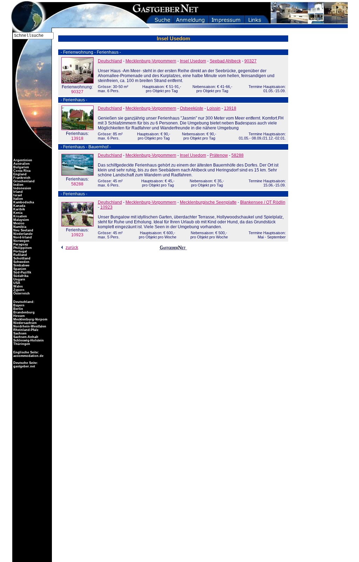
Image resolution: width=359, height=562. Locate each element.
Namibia (19, 227)
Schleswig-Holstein (28, 340)
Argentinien (22, 160)
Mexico (18, 223)
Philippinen (22, 248)
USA (16, 283)
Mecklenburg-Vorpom (29, 319)
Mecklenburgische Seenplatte (208, 202)
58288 (77, 182)
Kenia (17, 213)
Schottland (21, 258)
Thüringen (21, 344)
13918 (77, 136)
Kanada (18, 206)
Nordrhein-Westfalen (29, 326)
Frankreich (21, 178)
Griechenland (23, 181)
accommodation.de (27, 356)
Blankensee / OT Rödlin (262, 202)
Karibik (18, 209)
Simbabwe (20, 265)
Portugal (19, 251)
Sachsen (19, 333)
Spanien (19, 269)
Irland (17, 192)
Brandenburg (23, 312)
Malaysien (20, 220)
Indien (17, 185)
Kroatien (19, 216)
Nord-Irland (22, 237)
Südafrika (20, 276)
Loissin (214, 108)
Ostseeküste (191, 108)
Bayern (18, 305)
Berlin (17, 309)
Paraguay (20, 244)
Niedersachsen (24, 323)
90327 (77, 89)
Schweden (20, 262)
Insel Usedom (193, 61)
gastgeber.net (23, 366)
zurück (72, 247)
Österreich (21, 293)
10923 (77, 232)
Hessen (18, 316)
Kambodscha (23, 202)
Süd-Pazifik (21, 272)
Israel (17, 195)
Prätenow (219, 155)
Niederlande (22, 234)
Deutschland (110, 61)
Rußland (19, 255)
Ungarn (18, 279)
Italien (17, 199)
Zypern (18, 290)
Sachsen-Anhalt (25, 337)
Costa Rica (21, 170)
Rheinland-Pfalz (25, 330)
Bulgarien (20, 167)
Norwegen (20, 241)
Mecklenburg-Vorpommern (151, 61)
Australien (21, 163)
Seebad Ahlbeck (225, 61)
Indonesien (21, 188)
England (19, 174)
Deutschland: (23, 302)
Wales (17, 286)
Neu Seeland (22, 230)
